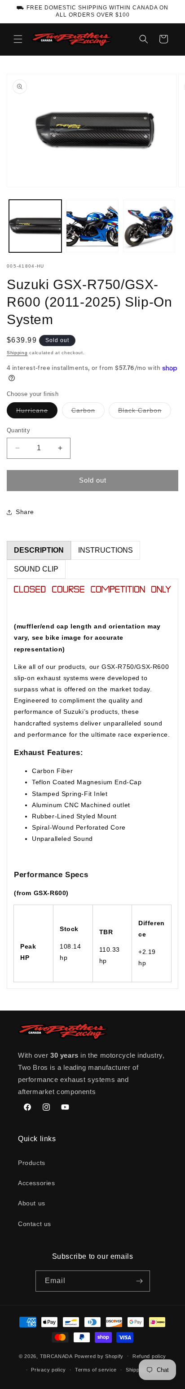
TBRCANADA (56, 1355)
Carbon (88, 412)
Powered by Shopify (99, 1355)
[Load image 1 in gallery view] (35, 226)
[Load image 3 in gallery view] (149, 226)
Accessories (36, 1183)
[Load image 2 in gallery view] (92, 226)
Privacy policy (48, 1369)
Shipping (17, 352)
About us (31, 1203)
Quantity (18, 430)
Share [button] (25, 511)
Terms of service (96, 1369)
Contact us (34, 1223)
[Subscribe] (140, 1281)
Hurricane (36, 412)
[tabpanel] (92, 784)
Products (31, 1162)
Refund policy (149, 1356)
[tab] (39, 550)
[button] (18, 39)
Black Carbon (144, 412)
